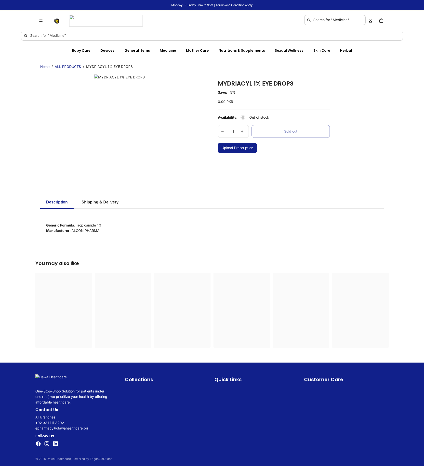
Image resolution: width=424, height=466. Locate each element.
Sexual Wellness (289, 50)
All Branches (45, 417)
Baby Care (81, 50)
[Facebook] (38, 444)
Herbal (346, 50)
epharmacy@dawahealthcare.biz (62, 428)
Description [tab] (57, 202)
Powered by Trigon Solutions (92, 459)
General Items (137, 50)
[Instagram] (47, 444)
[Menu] (41, 20)
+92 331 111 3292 (49, 423)
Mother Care (197, 50)
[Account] (370, 20)
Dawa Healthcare (59, 459)
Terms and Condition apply (234, 5)
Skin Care (321, 50)
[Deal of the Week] (58, 20)
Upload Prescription (237, 148)
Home (45, 66)
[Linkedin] (55, 444)
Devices (107, 50)
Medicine (168, 50)
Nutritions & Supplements (242, 50)
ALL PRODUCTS (68, 66)
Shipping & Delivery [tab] (100, 202)
